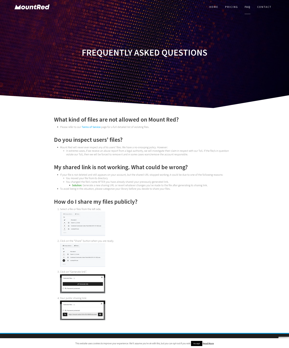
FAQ (247, 7)
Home (213, 7)
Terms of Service (91, 127)
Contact (264, 7)
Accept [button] (196, 343)
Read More (208, 343)
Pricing (231, 7)
